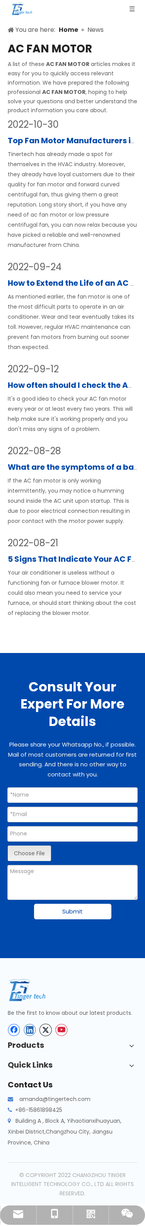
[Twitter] (45, 1030)
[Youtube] (61, 1030)
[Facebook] (14, 1030)
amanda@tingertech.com (54, 1099)
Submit (72, 911)
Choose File (29, 853)
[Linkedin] (30, 1030)
